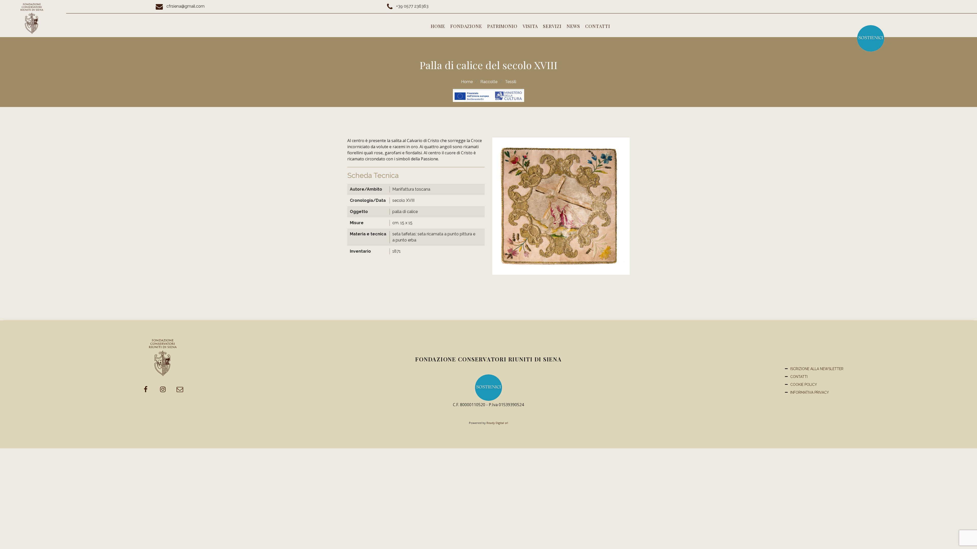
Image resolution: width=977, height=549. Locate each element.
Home (438, 26)
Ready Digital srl (497, 423)
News (573, 26)
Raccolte (488, 81)
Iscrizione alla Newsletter (816, 369)
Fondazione (466, 26)
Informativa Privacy (809, 392)
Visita (530, 26)
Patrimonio (502, 26)
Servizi (552, 26)
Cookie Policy (803, 385)
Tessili (510, 81)
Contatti (597, 26)
